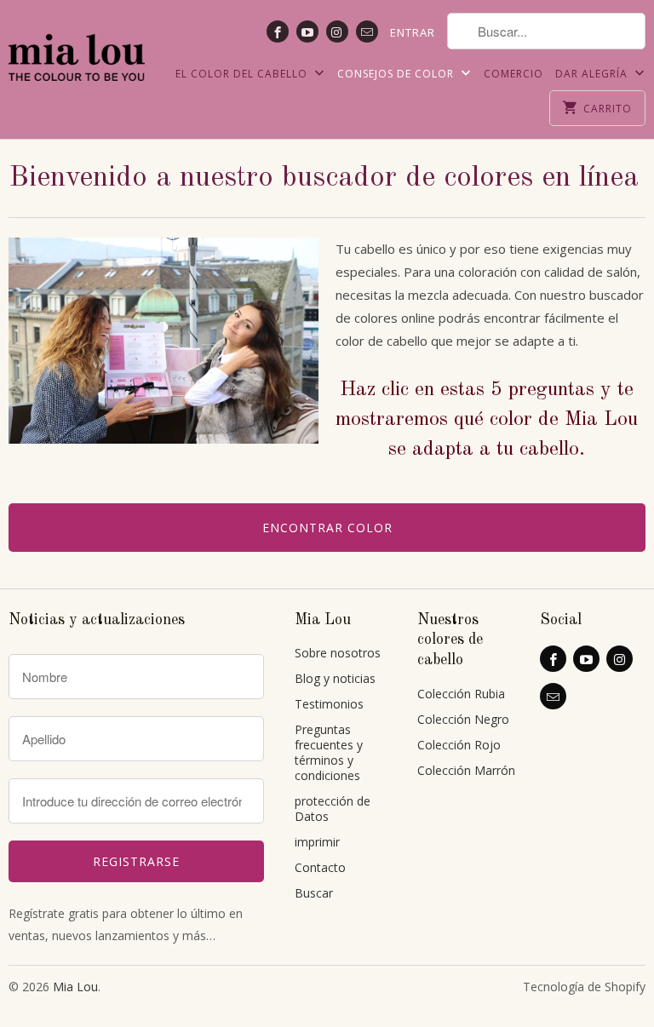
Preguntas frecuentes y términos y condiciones (329, 752)
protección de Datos (332, 808)
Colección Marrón (466, 770)
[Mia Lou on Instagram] (337, 31)
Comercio (513, 73)
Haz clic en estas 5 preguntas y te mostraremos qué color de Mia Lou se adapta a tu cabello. (487, 420)
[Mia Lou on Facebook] (278, 31)
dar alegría (593, 73)
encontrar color (327, 527)
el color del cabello (243, 73)
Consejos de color (397, 73)
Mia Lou (75, 986)
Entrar (412, 32)
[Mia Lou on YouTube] (307, 31)
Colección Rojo (459, 745)
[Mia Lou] (77, 47)
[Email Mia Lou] (367, 31)
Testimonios (329, 704)
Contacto (320, 867)
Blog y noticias (335, 678)
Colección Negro (463, 719)
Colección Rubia (461, 694)
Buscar (314, 893)
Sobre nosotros (338, 653)
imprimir (317, 842)
